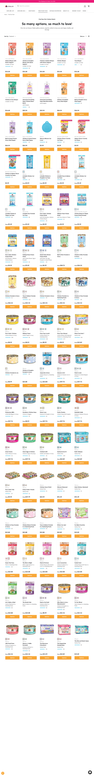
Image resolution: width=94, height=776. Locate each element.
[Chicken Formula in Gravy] (12, 282)
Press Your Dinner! (62, 333)
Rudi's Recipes (79, 451)
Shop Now (32, 10)
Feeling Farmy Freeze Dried (28, 255)
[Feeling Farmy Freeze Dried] (30, 240)
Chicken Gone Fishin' (46, 487)
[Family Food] (82, 549)
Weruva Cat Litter (79, 761)
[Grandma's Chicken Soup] (30, 398)
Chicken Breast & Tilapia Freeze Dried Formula (81, 214)
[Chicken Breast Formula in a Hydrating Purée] (30, 513)
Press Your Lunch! (45, 333)
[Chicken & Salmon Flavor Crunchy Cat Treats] (12, 162)
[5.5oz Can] (26, 291)
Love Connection (62, 563)
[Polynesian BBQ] (12, 398)
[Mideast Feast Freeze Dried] (64, 199)
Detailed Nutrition (55, 10)
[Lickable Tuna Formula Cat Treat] (30, 199)
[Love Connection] (64, 549)
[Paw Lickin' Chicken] (12, 319)
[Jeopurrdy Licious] (47, 359)
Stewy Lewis (26, 761)
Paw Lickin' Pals (9, 489)
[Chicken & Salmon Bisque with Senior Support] (47, 49)
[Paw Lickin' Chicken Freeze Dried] (47, 199)
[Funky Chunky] (64, 398)
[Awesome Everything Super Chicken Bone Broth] (30, 88)
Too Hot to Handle (10, 719)
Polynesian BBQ (9, 412)
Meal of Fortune (44, 563)
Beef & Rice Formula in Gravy (63, 255)
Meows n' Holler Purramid (27, 644)
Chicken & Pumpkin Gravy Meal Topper (62, 100)
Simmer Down (26, 682)
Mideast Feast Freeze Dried (63, 214)
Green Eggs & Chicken (29, 451)
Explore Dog (21, 10)
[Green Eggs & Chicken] (30, 437)
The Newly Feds (27, 602)
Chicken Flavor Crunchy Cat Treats (63, 139)
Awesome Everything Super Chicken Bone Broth (28, 101)
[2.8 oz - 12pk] (6, 558)
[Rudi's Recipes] (82, 437)
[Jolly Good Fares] (12, 629)
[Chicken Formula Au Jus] (12, 359)
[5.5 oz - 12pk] (43, 368)
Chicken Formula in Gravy (12, 296)
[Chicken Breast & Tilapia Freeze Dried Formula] (82, 199)
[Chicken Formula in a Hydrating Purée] (64, 282)
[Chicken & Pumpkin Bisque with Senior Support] (30, 49)
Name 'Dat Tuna (9, 563)
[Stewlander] (64, 707)
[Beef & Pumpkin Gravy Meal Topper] (82, 88)
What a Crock (9, 682)
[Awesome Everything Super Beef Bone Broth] (47, 88)
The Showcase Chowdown (44, 644)
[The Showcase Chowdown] (47, 629)
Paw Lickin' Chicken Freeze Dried (45, 214)
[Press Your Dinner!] (64, 319)
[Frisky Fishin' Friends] (30, 475)
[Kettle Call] (82, 670)
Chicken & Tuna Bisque (11, 99)
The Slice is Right (27, 563)
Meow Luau (43, 412)
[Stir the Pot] (47, 670)
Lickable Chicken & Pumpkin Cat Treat (45, 177)
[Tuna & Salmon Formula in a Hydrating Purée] (47, 513)
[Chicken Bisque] (64, 49)
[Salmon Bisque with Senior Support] (12, 49)
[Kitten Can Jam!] (64, 513)
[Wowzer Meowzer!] (64, 475)
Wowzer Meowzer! (62, 487)
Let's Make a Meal (10, 602)
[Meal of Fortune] (47, 549)
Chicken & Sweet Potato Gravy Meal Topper (29, 139)
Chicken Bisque (61, 60)
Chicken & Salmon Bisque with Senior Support (47, 61)
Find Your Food (43, 10)
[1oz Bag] (43, 209)
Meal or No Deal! (44, 602)
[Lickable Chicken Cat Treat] (30, 162)
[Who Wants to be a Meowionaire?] (64, 588)
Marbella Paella (79, 412)
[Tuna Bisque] (82, 49)
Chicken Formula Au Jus (11, 373)
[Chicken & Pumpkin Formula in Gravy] (30, 359)
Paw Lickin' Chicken (10, 333)
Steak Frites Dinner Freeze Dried (45, 255)
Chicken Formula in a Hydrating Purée (63, 296)
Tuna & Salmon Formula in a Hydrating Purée (46, 525)
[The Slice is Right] (30, 549)
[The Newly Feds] (30, 588)
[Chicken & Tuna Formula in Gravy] (82, 282)
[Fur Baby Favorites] (82, 513)
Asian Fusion (8, 451)
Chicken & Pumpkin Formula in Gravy (28, 371)
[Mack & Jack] (82, 359)
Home (5, 14)
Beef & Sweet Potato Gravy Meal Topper (11, 139)
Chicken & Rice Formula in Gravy (81, 255)
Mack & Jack (78, 373)
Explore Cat (10, 10)
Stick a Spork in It (62, 682)
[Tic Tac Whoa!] (82, 588)
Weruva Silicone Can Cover (45, 139)
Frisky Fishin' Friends (28, 489)
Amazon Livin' (61, 373)
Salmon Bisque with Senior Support (10, 61)
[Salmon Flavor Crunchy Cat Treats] (82, 127)
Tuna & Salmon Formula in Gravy (29, 296)
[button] (88, 6)
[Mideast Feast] (30, 319)
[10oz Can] (11, 329)
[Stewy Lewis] (30, 747)
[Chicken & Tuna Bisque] (12, 88)
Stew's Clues (43, 721)
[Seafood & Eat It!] (64, 437)
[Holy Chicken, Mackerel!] (82, 475)
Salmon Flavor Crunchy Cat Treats (81, 139)
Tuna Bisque (78, 60)
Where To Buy (76, 10)
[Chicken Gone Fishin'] (47, 475)
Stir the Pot (43, 682)
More (84, 10)
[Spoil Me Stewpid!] (47, 747)
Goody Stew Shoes (28, 721)
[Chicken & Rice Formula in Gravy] (82, 240)
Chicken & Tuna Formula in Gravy (81, 296)
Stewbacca (8, 761)
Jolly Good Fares (9, 643)
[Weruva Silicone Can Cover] (47, 127)
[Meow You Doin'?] (82, 319)
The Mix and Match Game (82, 641)
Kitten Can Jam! (61, 525)
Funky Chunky (61, 412)
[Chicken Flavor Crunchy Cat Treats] (64, 127)
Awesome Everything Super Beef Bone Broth (46, 100)
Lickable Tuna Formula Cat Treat (29, 214)
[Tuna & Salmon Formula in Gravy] (30, 282)
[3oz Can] (41, 408)
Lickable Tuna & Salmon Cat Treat (63, 177)
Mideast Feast (26, 333)
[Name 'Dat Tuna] (12, 549)
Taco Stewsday (79, 721)
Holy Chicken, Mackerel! (81, 487)
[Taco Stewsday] (82, 707)
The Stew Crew (61, 758)
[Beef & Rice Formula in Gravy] (64, 240)
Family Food (78, 563)
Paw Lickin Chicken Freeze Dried (10, 255)
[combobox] (47, 5)
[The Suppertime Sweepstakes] (64, 629)
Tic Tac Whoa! (78, 602)
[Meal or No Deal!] (47, 588)
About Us (66, 10)
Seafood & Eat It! (62, 451)
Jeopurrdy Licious (45, 373)
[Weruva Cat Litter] (82, 747)
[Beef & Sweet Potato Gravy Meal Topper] (12, 127)
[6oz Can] (60, 250)
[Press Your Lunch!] (47, 319)
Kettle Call (77, 682)
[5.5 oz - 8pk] (26, 717)
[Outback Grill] (47, 437)
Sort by (6, 36)
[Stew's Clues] (47, 707)
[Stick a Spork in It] (64, 670)
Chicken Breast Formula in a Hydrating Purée (29, 525)
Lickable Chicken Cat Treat (28, 177)
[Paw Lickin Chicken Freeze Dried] (12, 240)
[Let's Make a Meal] (12, 588)
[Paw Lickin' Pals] (12, 475)
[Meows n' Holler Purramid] (30, 629)
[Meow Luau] (47, 398)
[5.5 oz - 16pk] (43, 639)
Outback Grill (43, 451)
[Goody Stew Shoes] (30, 707)
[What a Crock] (12, 670)
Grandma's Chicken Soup (29, 412)
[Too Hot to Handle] (12, 707)
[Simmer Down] (30, 670)
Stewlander (60, 721)
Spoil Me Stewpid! (45, 758)
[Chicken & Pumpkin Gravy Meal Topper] (64, 88)
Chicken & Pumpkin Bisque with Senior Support (28, 62)
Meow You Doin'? (79, 333)
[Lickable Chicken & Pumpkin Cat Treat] (47, 162)
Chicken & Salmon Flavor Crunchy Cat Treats (12, 174)
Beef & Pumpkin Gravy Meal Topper (81, 100)
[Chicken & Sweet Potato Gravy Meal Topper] (30, 127)
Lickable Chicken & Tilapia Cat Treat (10, 214)
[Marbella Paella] (82, 398)
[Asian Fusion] (12, 437)
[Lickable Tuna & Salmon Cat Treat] (64, 162)
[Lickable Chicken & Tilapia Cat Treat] (12, 199)
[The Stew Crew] (64, 747)
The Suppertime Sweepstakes (61, 644)
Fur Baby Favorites (80, 525)
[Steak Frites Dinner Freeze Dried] (47, 240)
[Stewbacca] (12, 747)
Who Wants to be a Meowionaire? (62, 603)
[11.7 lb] (78, 756)
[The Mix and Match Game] (82, 629)
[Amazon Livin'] (64, 359)
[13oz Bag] (8, 250)
